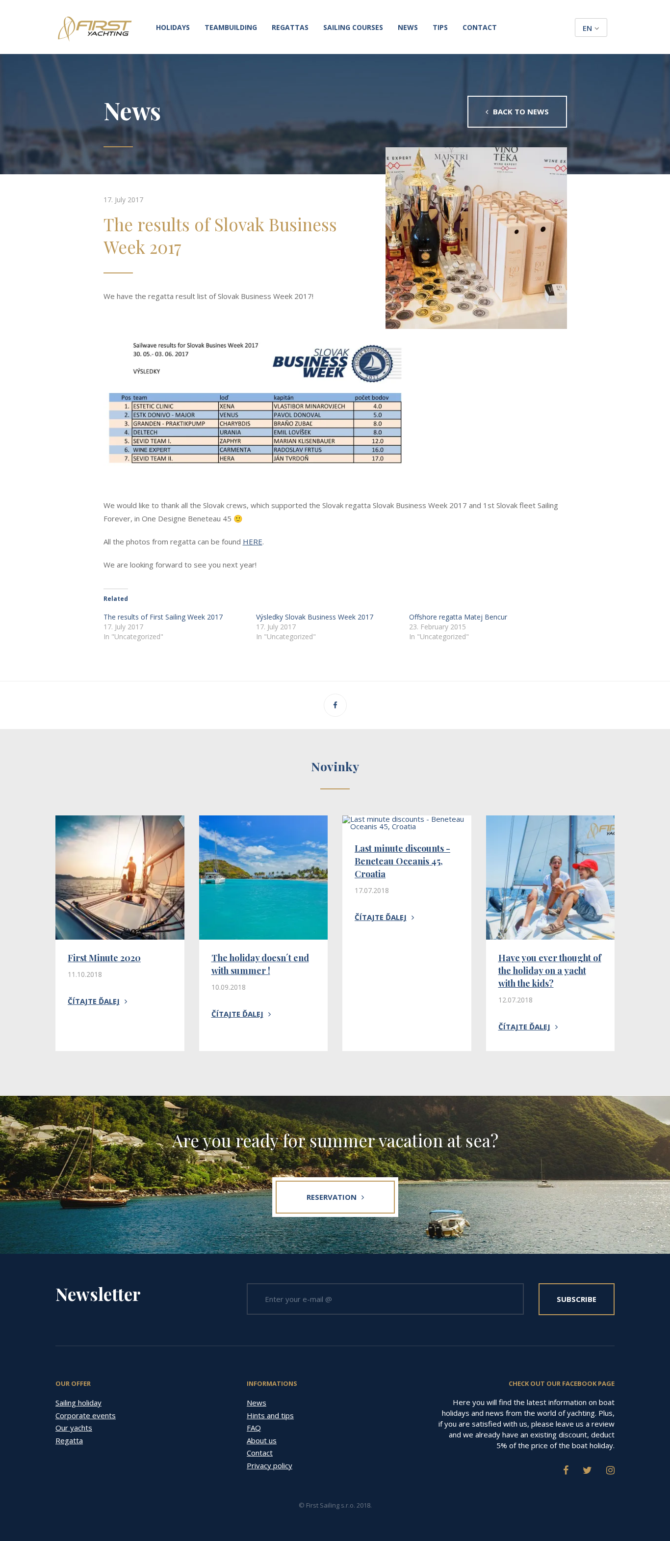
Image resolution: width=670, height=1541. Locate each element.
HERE (252, 541)
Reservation (332, 1197)
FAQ (254, 1428)
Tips (440, 27)
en (587, 28)
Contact (480, 27)
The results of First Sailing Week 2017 (163, 617)
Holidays (173, 27)
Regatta (69, 1440)
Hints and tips (270, 1415)
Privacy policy (269, 1465)
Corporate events (85, 1415)
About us (262, 1440)
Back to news (521, 111)
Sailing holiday (78, 1402)
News (408, 27)
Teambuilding (231, 27)
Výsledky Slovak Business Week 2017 (314, 617)
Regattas (290, 27)
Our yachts (73, 1428)
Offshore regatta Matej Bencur (458, 617)
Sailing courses (353, 27)
